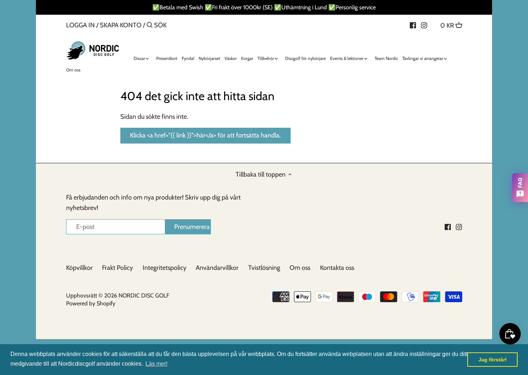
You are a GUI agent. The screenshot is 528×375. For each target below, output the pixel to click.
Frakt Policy (117, 268)
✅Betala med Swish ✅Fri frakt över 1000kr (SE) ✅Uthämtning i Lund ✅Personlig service (264, 7)
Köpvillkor (79, 268)
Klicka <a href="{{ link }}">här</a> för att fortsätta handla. (205, 135)
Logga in (80, 25)
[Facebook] (413, 25)
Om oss (300, 268)
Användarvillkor (217, 268)
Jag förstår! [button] (492, 359)
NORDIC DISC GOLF (144, 295)
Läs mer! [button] (156, 364)
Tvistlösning (264, 268)
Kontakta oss (337, 268)
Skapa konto (121, 25)
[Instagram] (424, 25)
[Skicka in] (150, 26)
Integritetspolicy (164, 268)
